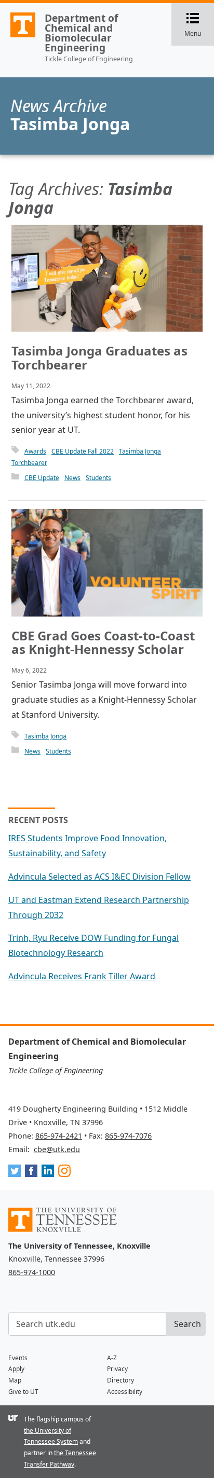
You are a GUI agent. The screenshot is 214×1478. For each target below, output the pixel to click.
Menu (199, 25)
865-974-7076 (128, 1136)
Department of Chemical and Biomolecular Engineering (81, 33)
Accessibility (124, 1391)
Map (14, 1380)
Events (18, 1357)
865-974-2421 (58, 1136)
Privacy (117, 1368)
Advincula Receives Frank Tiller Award (81, 976)
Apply (16, 1368)
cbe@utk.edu (57, 1149)
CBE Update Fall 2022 (82, 451)
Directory (120, 1380)
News (72, 477)
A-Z (112, 1357)
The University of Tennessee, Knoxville (18, 37)
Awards (35, 451)
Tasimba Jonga (140, 451)
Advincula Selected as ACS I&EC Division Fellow (99, 876)
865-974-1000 (31, 1272)
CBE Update (41, 477)
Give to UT (23, 1391)
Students (98, 477)
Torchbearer (29, 462)
